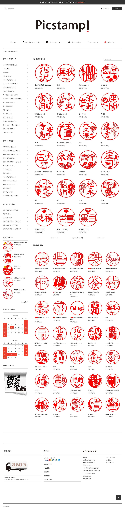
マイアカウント (110, 457)
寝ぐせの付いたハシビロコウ (42, 318)
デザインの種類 (75, 42)
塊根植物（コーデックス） (44, 171)
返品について (87, 465)
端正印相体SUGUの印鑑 (59, 268)
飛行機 (72, 366)
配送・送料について (89, 462)
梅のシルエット (40, 114)
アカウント (106, 8)
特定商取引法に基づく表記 (91, 468)
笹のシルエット (62, 114)
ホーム (5, 51)
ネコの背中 (58, 292)
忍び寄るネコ (17, 266)
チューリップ (105, 171)
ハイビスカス (61, 171)
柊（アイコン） (84, 229)
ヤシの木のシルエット (64, 143)
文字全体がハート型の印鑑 (112, 390)
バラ (80, 143)
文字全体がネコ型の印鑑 (41, 414)
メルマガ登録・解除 (89, 473)
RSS (84, 479)
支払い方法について (89, 460)
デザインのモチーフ (54, 42)
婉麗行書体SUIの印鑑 (19, 278)
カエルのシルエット (111, 414)
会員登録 (108, 460)
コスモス (104, 85)
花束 (102, 200)
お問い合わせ (110, 42)
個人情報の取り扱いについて (91, 470)
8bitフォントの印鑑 (19, 254)
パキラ (81, 200)
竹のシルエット (84, 85)
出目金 (54, 366)
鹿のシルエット (56, 414)
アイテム (118, 8)
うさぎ (89, 366)
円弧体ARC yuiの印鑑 (61, 317)
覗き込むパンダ (92, 343)
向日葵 (103, 114)
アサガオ (82, 171)
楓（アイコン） (40, 229)
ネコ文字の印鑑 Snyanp (112, 343)
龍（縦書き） (91, 414)
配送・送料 (7, 451)
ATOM (89, 479)
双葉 (58, 85)
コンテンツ (93, 42)
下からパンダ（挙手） (75, 390)
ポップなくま (109, 366)
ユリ (36, 143)
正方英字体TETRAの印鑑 (77, 318)
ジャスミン (82, 114)
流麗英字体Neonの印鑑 (20, 290)
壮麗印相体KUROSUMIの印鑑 (77, 293)
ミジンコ (55, 390)
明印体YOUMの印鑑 (96, 268)
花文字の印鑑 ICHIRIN (43, 85)
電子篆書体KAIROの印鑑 (76, 268)
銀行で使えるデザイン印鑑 (32, 42)
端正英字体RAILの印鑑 (40, 292)
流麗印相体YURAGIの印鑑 (20, 242)
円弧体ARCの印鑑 (110, 292)
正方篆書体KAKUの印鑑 (41, 343)
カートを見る (110, 462)
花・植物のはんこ (13, 51)
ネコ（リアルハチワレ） (41, 366)
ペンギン (37, 390)
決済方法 (47, 451)
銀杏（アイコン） (63, 229)
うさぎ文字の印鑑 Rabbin (59, 343)
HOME (15, 42)
